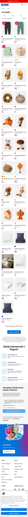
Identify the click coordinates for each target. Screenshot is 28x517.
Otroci (4, 15)
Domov (3, 8)
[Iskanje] (22, 4)
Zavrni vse (14, 509)
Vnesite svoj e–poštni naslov (8, 405)
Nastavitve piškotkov (14, 505)
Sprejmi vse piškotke (14, 513)
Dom (21, 15)
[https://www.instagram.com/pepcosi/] (19, 489)
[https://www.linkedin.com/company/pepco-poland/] (23, 489)
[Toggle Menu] (25, 4)
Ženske (13, 15)
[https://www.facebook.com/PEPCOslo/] (15, 489)
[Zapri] (26, 491)
